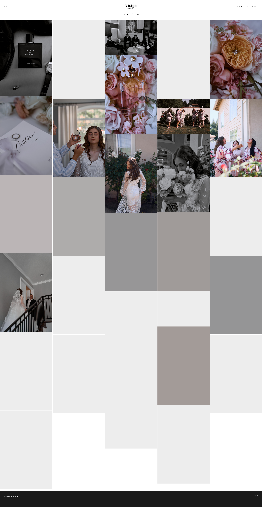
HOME (6, 6)
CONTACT (255, 6)
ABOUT (13, 6)
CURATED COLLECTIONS (241, 6)
